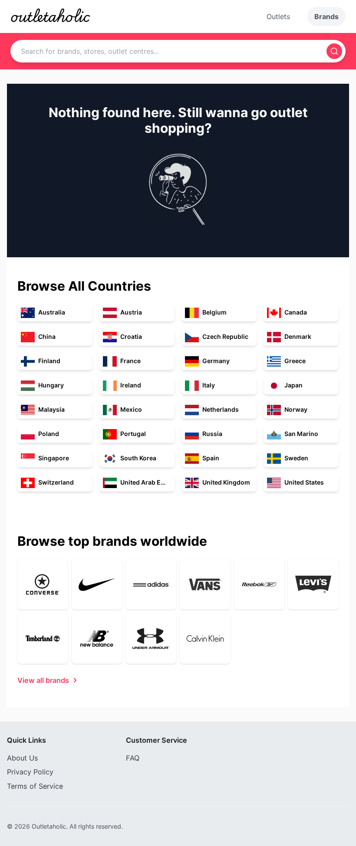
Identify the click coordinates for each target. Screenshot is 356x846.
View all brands (43, 680)
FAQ (132, 758)
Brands (326, 16)
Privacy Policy (30, 771)
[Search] (334, 51)
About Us (22, 758)
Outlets (278, 16)
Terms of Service (35, 786)
